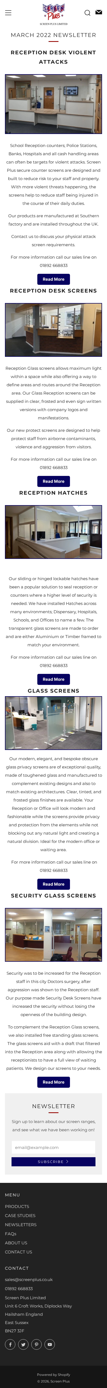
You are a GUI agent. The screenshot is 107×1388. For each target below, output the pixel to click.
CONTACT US (18, 1252)
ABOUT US (16, 1242)
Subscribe (51, 1161)
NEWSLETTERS (20, 1224)
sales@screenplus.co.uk (29, 1279)
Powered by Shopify (53, 1375)
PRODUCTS (17, 1206)
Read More (53, 279)
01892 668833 (19, 1288)
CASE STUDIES (20, 1215)
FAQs (10, 1233)
